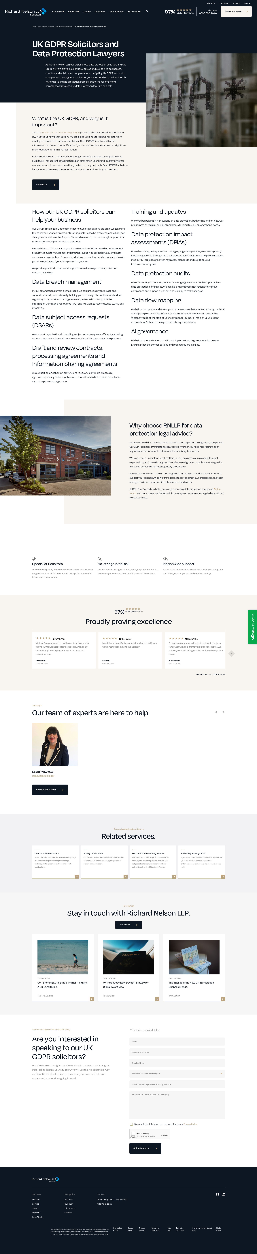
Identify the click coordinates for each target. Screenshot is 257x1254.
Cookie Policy (130, 1229)
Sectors (35, 1203)
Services (36, 1199)
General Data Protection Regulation (60, 132)
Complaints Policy (117, 1229)
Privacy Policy (190, 1124)
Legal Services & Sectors (46, 27)
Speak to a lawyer (233, 11)
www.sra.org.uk (103, 1234)
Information (134, 11)
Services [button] (57, 11)
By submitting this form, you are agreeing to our (165, 1124)
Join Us (236, 3)
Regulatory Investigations (64, 27)
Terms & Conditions (180, 1229)
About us (211, 3)
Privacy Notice (142, 1229)
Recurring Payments (155, 1229)
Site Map (169, 1229)
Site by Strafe (218, 1229)
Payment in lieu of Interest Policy (202, 1229)
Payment (100, 11)
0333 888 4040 (208, 13)
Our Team (224, 3)
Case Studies (116, 11)
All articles (124, 924)
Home (34, 27)
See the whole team (46, 789)
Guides (87, 11)
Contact (248, 3)
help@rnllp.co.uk (104, 1203)
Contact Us (41, 184)
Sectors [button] (72, 11)
